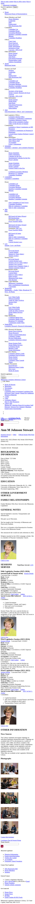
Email (28, 881)
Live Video (12, 297)
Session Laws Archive (15, 264)
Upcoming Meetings (15, 33)
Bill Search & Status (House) (17, 216)
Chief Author (14, 594)
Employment (12, 24)
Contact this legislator (7, 837)
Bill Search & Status (15, 233)
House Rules (12, 55)
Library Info (8, 403)
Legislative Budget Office (16, 117)
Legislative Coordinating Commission (20, 118)
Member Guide (13, 348)
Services (13, 407)
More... (11, 135)
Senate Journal (13, 99)
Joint (6, 110)
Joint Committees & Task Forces (18, 202)
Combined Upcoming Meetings (18, 172)
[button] (9, 768)
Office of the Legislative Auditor (18, 122)
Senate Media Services (15, 312)
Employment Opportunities (13, 408)
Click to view (5, 560)
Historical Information (11, 854)
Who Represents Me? (15, 26)
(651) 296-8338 (9, 881)
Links (6, 398)
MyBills (11, 235)
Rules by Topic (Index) (16, 274)
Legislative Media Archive (17, 319)
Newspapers (8, 388)
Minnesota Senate (10, 65)
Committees (8, 177)
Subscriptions (13, 108)
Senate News (9, 894)
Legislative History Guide (16, 353)
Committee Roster (14, 31)
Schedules (8, 146)
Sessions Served (6, 434)
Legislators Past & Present (17, 355)
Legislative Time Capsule (16, 360)
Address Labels (13, 106)
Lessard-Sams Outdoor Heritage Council (21, 134)
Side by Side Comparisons (17, 208)
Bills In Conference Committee (18, 206)
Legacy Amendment (15, 144)
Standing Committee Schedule (18, 34)
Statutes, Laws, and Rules (13, 245)
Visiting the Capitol (11, 858)
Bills (6, 209)
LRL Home (3, 419)
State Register (13, 280)
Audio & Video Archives (16, 300)
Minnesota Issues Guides (16, 367)
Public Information (14, 46)
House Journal (13, 53)
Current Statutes (13, 252)
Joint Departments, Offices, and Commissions (19, 111)
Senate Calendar (14, 166)
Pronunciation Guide (15, 60)
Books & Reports (10, 384)
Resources (16, 402)
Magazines (8, 386)
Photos (11, 304)
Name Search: (5, 842)
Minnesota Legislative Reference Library (13, 379)
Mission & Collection (11, 405)
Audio (18, 297)
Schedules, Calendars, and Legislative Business (19, 147)
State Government (17, 391)
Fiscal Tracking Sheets (15, 221)
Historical (8, 390)
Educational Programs (15, 58)
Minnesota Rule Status (15, 278)
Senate (7, 63)
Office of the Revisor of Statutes (18, 123)
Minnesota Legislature (10, 5)
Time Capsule (15, 393)
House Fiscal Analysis (15, 331)
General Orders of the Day (17, 168)
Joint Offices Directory (16, 139)
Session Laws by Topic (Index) (18, 262)
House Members (14, 19)
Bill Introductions (14, 218)
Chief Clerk (12, 41)
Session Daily (13, 302)
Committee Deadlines (15, 38)
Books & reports (14, 371)
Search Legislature (6, 7)
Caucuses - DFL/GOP (15, 50)
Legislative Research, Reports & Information (18, 326)
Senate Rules (13, 101)
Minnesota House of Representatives (16, 14)
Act (20, 220)
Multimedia (8, 288)
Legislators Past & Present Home (11, 840)
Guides (7, 396)
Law (6, 244)
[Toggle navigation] (1, 9)
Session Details (28, 573)
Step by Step (8, 402)
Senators (11, 70)
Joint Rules (12, 57)
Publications (8, 324)
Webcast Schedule (14, 298)
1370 (31, 565)
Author (22, 594)
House (7, 12)
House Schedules (14, 153)
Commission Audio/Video (16, 322)
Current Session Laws (15, 242)
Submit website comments (13, 885)
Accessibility (12, 142)
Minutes (11, 36)
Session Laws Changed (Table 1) (19, 266)
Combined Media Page (16, 317)
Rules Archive (13, 276)
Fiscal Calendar (13, 159)
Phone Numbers (10, 883)
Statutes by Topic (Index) (16, 254)
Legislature (8, 391)
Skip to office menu (20, 1)
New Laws (12, 369)
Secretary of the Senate (16, 91)
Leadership (12, 21)
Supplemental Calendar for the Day (19, 158)
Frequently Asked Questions (13, 861)
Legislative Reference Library (18, 120)
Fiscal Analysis (13, 43)
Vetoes (11, 240)
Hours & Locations (24, 405)
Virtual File (23, 393)
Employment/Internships (12, 856)
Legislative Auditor (14, 336)
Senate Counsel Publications (17, 334)
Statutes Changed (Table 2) (17, 268)
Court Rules (12, 286)
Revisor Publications (15, 338)
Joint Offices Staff (14, 141)
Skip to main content (7, 1)
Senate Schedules (14, 163)
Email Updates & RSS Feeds (13, 897)
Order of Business (14, 154)
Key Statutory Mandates (23, 407)
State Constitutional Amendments (19, 285)
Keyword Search (14, 250)
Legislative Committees (12, 178)
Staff (10, 22)
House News (9, 892)
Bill (17, 220)
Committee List (13, 29)
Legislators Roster (14, 346)
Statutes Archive (14, 256)
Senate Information (14, 350)
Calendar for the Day (15, 156)
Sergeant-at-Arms (14, 48)
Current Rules (13, 273)
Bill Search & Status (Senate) (17, 225)
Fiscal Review (13, 365)
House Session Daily (15, 343)
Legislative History (10, 400)
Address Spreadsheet (15, 62)
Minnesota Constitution (16, 283)
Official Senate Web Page (26, 434)
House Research (14, 45)
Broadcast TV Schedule (16, 173)
